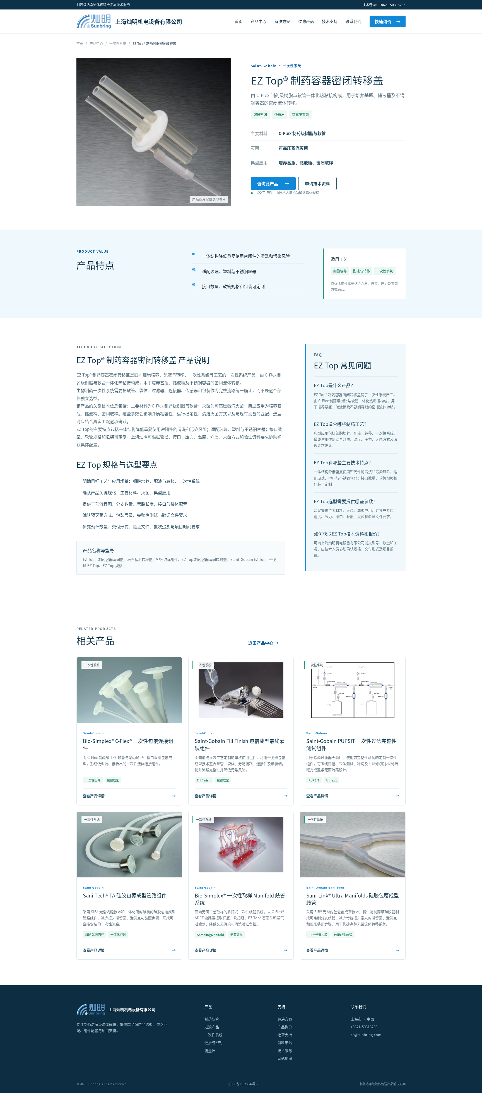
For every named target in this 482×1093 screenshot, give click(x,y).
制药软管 (211, 1019)
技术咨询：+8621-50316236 (384, 4)
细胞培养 (340, 271)
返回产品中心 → (263, 643)
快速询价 (388, 21)
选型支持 (285, 1034)
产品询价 (285, 1026)
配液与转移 (361, 271)
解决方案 (282, 21)
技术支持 (330, 21)
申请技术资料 (317, 183)
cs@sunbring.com (366, 1034)
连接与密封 (213, 1042)
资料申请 (285, 1042)
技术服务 (285, 1050)
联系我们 (353, 21)
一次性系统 (117, 43)
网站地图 (285, 1058)
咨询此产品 (273, 183)
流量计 (209, 1050)
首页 (239, 21)
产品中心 (258, 21)
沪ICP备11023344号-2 (243, 1084)
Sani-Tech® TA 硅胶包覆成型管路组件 (125, 895)
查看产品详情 (129, 795)
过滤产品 (306, 21)
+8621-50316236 (364, 1026)
